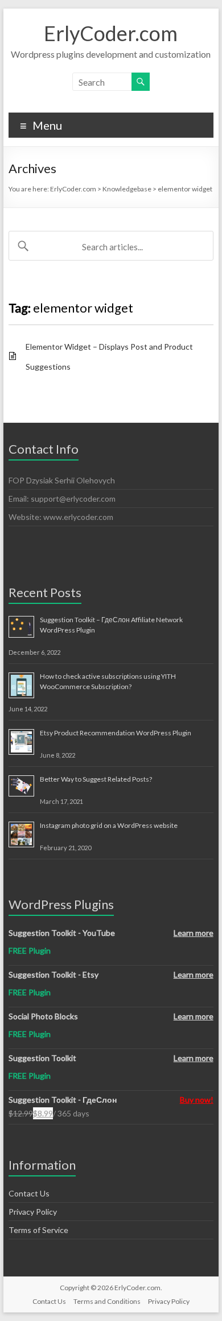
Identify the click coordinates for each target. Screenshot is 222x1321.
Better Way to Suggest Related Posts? (96, 779)
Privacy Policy (33, 1211)
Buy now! (196, 1099)
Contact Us (29, 1193)
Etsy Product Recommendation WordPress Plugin (115, 732)
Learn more (193, 933)
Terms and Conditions (107, 1301)
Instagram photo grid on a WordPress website (109, 825)
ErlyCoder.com (111, 33)
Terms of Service (38, 1230)
